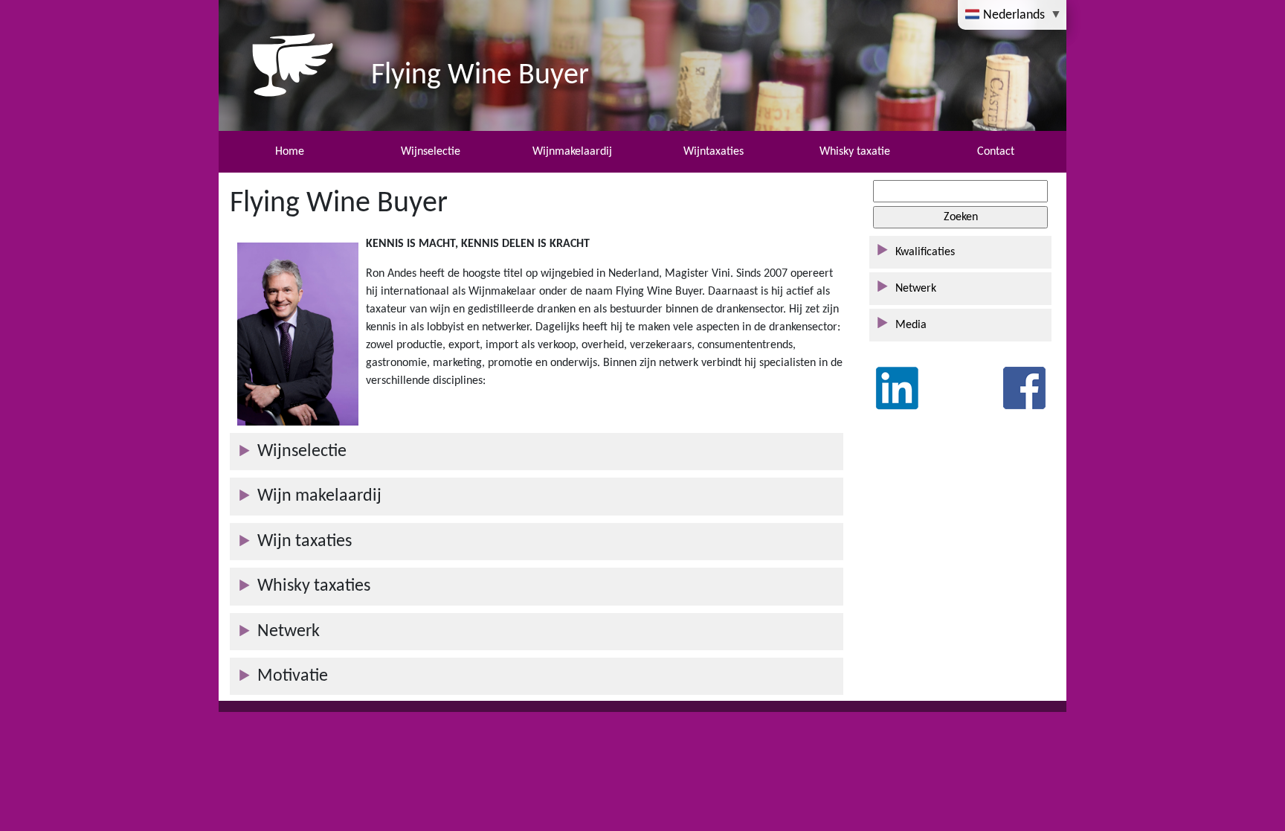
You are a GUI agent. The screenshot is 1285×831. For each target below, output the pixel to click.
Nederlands (1014, 14)
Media (911, 325)
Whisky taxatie (854, 152)
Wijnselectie (430, 152)
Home (289, 152)
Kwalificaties (925, 252)
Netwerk (915, 289)
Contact (995, 152)
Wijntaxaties (713, 152)
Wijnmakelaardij (572, 152)
